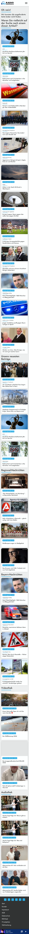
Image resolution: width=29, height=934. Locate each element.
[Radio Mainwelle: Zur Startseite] (12, 3)
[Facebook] (9, 899)
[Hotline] (24, 899)
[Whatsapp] (5, 899)
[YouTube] (16, 899)
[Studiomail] (20, 899)
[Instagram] (12, 899)
